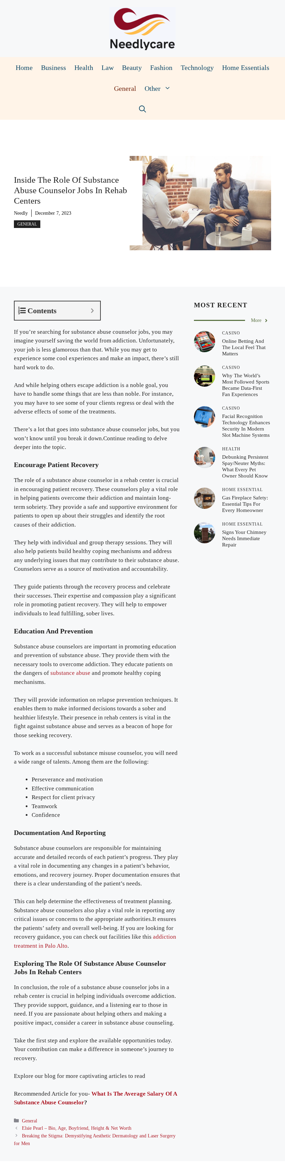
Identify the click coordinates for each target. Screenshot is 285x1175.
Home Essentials (245, 67)
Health (83, 67)
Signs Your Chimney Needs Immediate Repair (244, 538)
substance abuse (70, 673)
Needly (21, 213)
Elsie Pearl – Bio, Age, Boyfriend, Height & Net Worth (76, 1128)
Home (24, 67)
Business (53, 67)
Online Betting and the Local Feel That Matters (244, 347)
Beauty (132, 67)
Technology (197, 67)
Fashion (161, 67)
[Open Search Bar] (142, 109)
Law (107, 67)
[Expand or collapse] (92, 310)
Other (153, 88)
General (125, 88)
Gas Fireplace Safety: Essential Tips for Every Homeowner (245, 504)
